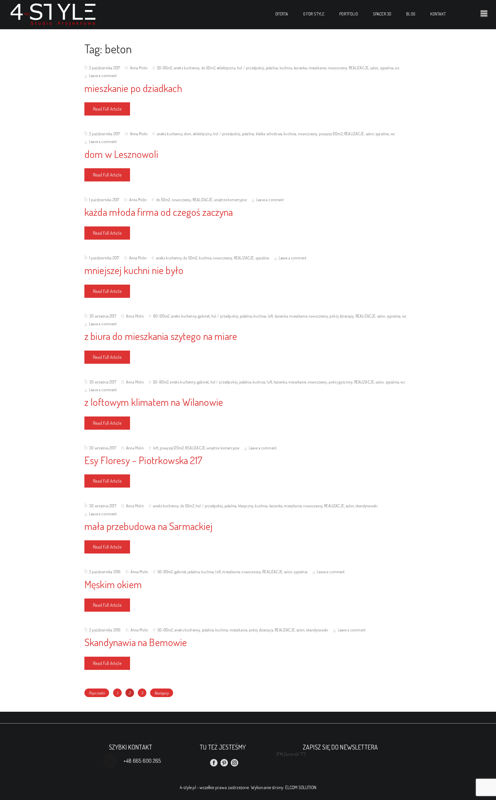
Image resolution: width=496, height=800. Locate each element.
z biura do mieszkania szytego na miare (160, 336)
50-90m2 (165, 67)
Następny (161, 693)
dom (187, 133)
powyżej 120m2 (331, 133)
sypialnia (387, 67)
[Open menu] (483, 13)
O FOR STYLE (314, 14)
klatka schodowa (269, 133)
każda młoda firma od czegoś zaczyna (158, 211)
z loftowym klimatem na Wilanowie (153, 401)
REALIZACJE (359, 67)
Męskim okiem (113, 584)
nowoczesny (337, 67)
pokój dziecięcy (342, 316)
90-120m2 (161, 316)
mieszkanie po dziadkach (133, 88)
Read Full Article (107, 109)
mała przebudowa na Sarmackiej (148, 526)
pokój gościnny (340, 382)
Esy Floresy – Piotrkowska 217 (143, 460)
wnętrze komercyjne (230, 199)
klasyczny (245, 505)
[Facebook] (214, 762)
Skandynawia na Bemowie (135, 642)
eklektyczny (226, 67)
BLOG (410, 14)
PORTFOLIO (348, 14)
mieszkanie (317, 67)
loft (270, 316)
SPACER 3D (382, 14)
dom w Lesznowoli (121, 154)
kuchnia (286, 67)
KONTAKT (438, 14)
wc (397, 67)
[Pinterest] (224, 762)
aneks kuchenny (186, 67)
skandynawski (366, 505)
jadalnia (272, 67)
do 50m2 (208, 67)
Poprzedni (97, 693)
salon (374, 67)
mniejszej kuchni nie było (133, 270)
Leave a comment (103, 75)
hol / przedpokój (250, 67)
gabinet (204, 316)
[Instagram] (234, 762)
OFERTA (281, 14)
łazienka (300, 67)
